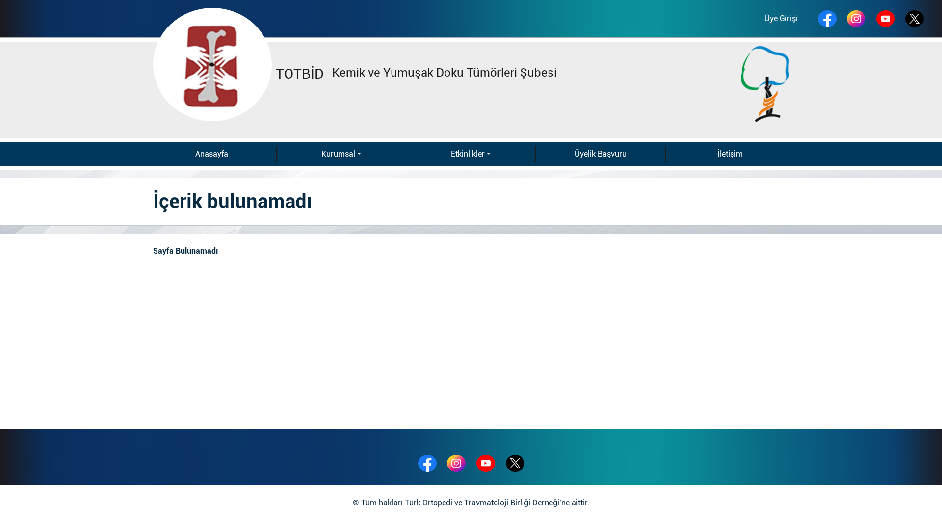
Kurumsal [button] (338, 154)
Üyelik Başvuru (601, 154)
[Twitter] (515, 463)
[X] (914, 18)
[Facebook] (827, 18)
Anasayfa (211, 154)
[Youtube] (885, 18)
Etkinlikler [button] (468, 154)
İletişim (730, 154)
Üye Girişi (781, 18)
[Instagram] (856, 18)
